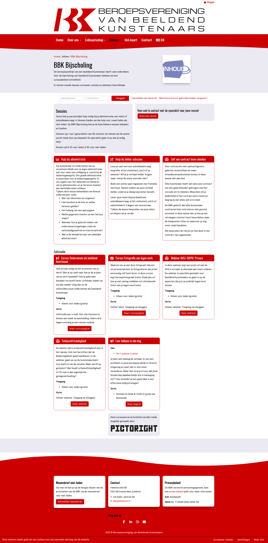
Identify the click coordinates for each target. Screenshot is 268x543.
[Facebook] (123, 522)
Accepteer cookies (223, 539)
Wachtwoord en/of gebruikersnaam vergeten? (183, 98)
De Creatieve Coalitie (127, 353)
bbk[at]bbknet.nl (121, 501)
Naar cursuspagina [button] (80, 328)
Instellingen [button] (243, 539)
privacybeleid (176, 491)
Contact (146, 39)
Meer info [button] (259, 539)
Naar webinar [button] (188, 313)
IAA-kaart (131, 39)
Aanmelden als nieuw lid (144, 98)
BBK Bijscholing (79, 56)
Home (59, 39)
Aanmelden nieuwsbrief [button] (70, 501)
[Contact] (144, 522)
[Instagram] (137, 522)
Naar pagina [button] (134, 404)
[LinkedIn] (130, 522)
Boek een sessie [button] (147, 116)
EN (162, 39)
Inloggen (210, 2)
